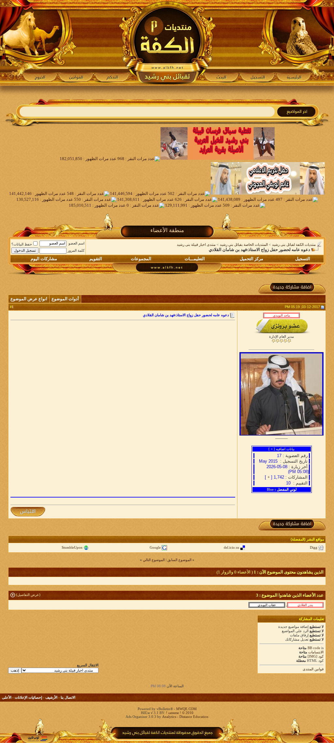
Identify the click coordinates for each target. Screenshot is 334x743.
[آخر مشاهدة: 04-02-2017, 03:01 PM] (267, 605)
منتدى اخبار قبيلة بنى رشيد (196, 244)
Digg (313, 547)
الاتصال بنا (68, 697)
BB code (314, 648)
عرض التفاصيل (28, 595)
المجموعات (141, 258)
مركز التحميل (251, 258)
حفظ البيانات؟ (21, 244)
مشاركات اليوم (44, 258)
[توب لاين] (37, 738)
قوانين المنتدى (313, 669)
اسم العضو (76, 243)
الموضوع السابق (179, 560)
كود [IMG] (316, 656)
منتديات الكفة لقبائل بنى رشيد (294, 244)
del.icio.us (231, 547)
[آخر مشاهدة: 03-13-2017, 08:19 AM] (305, 605)
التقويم (95, 258)
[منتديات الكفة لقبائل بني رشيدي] (167, 42)
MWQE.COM (186, 709)
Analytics (169, 717)
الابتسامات (316, 652)
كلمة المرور (76, 250)
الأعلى (6, 697)
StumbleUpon (72, 547)
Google (155, 547)
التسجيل (302, 258)
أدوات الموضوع (65, 298)
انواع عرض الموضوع (28, 298)
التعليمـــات (195, 258)
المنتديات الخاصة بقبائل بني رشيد (244, 244)
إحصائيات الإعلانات (28, 697)
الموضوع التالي (154, 560)
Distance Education (193, 717)
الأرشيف (51, 697)
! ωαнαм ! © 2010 (179, 713)
